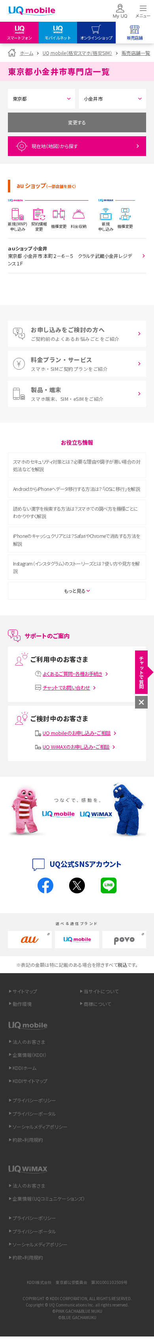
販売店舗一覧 (136, 52)
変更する (77, 122)
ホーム (26, 52)
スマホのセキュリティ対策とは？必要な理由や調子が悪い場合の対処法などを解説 (76, 465)
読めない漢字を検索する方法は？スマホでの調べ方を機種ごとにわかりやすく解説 (75, 512)
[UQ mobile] (31, 11)
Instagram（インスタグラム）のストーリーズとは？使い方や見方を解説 (76, 567)
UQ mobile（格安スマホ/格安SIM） (77, 52)
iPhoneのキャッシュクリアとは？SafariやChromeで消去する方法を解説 (76, 539)
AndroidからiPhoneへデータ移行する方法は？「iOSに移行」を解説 (76, 488)
